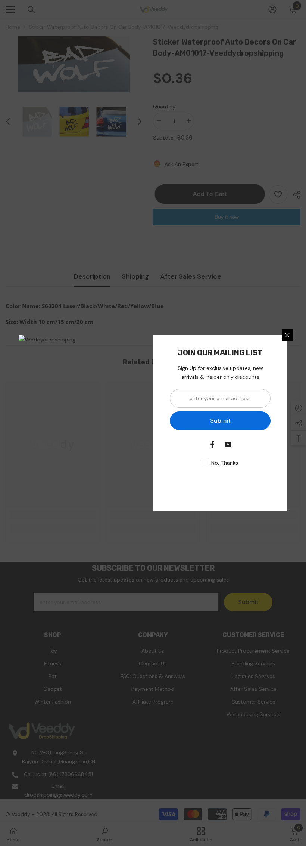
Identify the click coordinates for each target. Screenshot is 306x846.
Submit (220, 420)
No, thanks (224, 462)
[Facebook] (212, 444)
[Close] (287, 335)
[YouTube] (228, 444)
